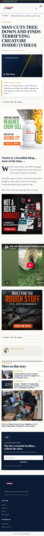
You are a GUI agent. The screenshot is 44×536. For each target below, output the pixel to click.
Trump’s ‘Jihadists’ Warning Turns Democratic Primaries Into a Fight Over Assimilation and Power (26, 386)
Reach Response (25, 533)
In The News (6, 22)
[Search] (36, 8)
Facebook (6, 102)
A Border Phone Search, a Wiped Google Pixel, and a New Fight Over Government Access (27, 16)
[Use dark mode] (40, 1)
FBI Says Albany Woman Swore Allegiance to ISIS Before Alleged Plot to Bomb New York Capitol (19, 425)
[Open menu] (40, 8)
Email (11, 102)
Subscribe (23, 462)
